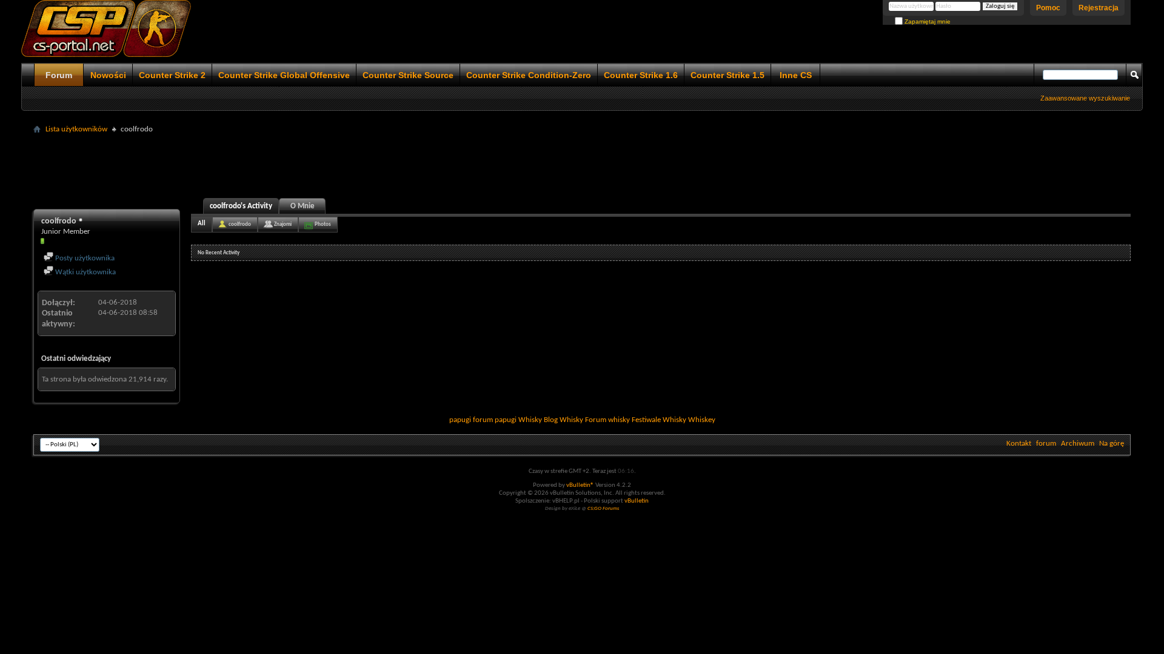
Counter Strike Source (408, 75)
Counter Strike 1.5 (727, 75)
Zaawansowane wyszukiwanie (1085, 98)
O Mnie (302, 206)
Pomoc (1048, 8)
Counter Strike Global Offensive (284, 75)
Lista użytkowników (76, 129)
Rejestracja (1099, 8)
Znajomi (283, 224)
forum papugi (495, 420)
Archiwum (1077, 444)
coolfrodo (240, 224)
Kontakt (1018, 444)
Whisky (530, 420)
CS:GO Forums (603, 508)
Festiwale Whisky (659, 420)
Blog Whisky (563, 420)
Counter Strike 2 (172, 75)
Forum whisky (607, 420)
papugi (460, 420)
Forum (58, 75)
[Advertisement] (582, 164)
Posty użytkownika (84, 258)
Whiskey (701, 420)
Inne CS (796, 75)
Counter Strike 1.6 (641, 75)
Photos (323, 224)
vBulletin (636, 501)
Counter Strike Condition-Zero (528, 75)
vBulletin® (580, 485)
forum (1046, 444)
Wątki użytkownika (84, 272)
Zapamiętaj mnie (927, 21)
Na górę (1111, 444)
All (202, 223)
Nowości (108, 75)
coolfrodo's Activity (241, 206)
